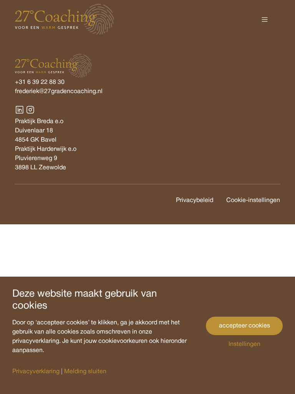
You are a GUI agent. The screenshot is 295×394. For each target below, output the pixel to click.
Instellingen (244, 344)
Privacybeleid (195, 200)
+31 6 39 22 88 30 (40, 82)
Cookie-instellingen (253, 200)
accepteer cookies (244, 326)
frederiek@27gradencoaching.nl (59, 91)
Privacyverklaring (36, 371)
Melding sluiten (85, 371)
